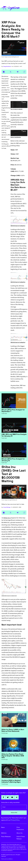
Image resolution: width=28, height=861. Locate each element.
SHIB (12, 557)
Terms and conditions (7, 859)
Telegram (16, 797)
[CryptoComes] (11, 8)
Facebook (3, 797)
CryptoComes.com (13, 500)
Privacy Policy (15, 820)
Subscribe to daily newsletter (10, 802)
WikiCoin (4, 833)
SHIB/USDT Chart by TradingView (9, 595)
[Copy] (24, 72)
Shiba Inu (7, 518)
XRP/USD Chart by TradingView (18, 225)
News (3, 827)
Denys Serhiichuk (7, 66)
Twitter (8, 797)
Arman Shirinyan (7, 507)
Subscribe (14, 812)
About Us (19, 833)
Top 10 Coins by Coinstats (16, 109)
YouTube (12, 797)
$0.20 (21, 234)
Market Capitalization (16, 137)
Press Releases (6, 836)
